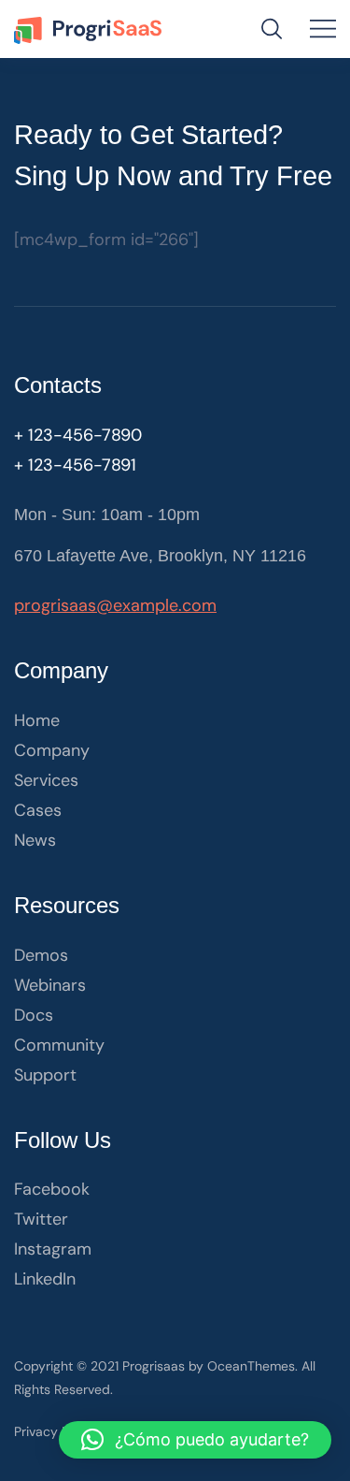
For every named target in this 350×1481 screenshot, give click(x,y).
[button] (195, 1440)
